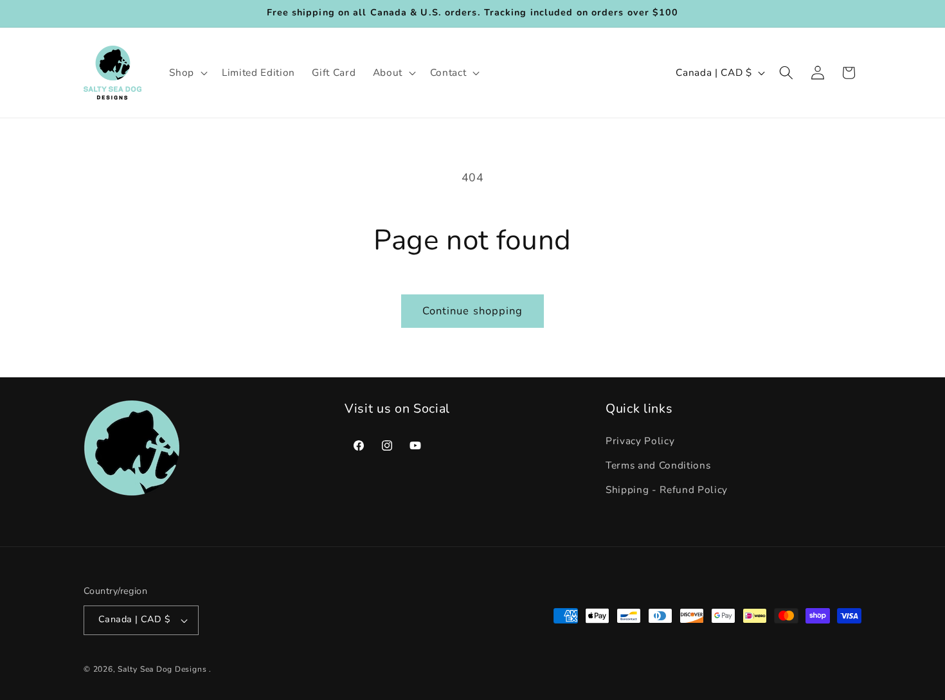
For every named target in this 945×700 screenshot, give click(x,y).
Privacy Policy (640, 441)
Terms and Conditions (658, 465)
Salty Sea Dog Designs (162, 669)
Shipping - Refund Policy (667, 489)
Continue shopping (472, 310)
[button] (187, 72)
